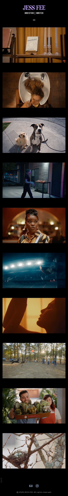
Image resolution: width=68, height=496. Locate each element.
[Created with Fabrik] (1, 480)
